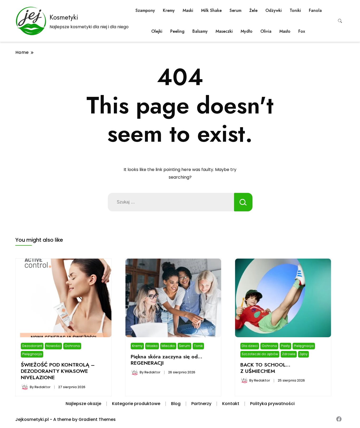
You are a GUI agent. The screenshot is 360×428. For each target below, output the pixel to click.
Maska (152, 346)
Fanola (315, 10)
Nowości (53, 346)
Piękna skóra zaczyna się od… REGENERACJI (166, 360)
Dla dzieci (250, 346)
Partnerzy (201, 404)
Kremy (169, 10)
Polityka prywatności (272, 404)
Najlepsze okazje (83, 404)
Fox (301, 31)
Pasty (285, 346)
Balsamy (200, 31)
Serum (235, 10)
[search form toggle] (340, 21)
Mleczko (168, 346)
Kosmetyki (64, 17)
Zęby (303, 354)
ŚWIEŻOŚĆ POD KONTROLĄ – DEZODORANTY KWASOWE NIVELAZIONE (58, 371)
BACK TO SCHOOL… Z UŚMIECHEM (265, 368)
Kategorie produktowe (136, 404)
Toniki (295, 10)
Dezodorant (32, 346)
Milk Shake (211, 10)
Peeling (177, 31)
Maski (188, 10)
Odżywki (273, 10)
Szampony (145, 10)
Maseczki (224, 31)
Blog (176, 404)
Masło (284, 31)
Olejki (156, 31)
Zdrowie (288, 354)
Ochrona (72, 346)
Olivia (265, 31)
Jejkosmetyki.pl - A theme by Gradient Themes (65, 419)
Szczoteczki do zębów (260, 354)
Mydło (246, 31)
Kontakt (230, 404)
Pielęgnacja (32, 354)
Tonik (198, 346)
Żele (253, 10)
